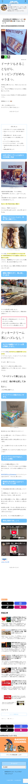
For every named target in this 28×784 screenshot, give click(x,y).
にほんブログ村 (5, 562)
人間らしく (5, 599)
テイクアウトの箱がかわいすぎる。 (12, 141)
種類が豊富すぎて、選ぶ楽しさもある (12, 135)
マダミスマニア (9, 773)
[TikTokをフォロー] (7, 607)
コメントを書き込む (14, 714)
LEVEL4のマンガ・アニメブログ (13, 771)
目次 (12, 126)
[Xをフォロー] (7, 603)
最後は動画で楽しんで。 (9, 149)
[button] (8, 57)
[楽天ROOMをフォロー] (20, 607)
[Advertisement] (14, 117)
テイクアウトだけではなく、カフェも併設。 (14, 143)
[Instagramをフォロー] (20, 603)
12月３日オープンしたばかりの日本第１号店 (14, 129)
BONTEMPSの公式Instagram (8, 474)
